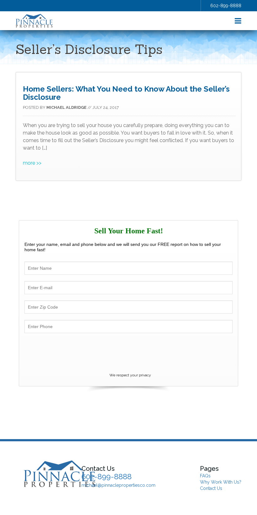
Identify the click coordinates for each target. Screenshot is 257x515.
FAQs (205, 475)
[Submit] (128, 354)
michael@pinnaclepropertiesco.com (118, 485)
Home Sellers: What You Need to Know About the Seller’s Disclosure (126, 93)
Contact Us (211, 488)
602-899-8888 (225, 5)
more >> (32, 163)
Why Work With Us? (220, 482)
